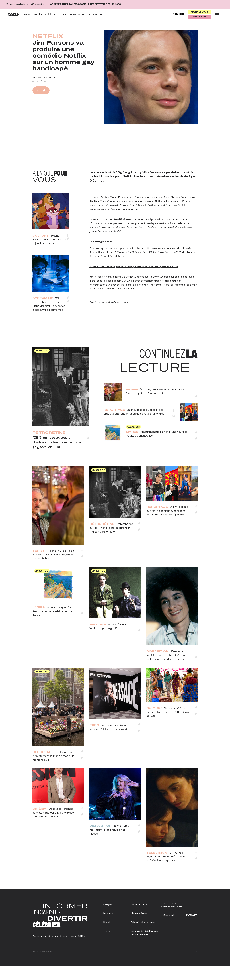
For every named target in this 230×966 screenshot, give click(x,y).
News (27, 14)
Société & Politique (44, 14)
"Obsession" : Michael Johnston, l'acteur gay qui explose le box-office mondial (53, 812)
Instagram (108, 904)
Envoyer (191, 915)
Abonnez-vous (199, 12)
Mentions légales (139, 913)
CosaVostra (48, 951)
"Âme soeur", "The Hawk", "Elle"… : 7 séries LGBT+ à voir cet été (167, 712)
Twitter (106, 931)
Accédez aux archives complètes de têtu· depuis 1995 (85, 4)
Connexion (199, 17)
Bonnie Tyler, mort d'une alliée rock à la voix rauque (109, 829)
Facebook (108, 913)
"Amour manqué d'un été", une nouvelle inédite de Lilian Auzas (52, 611)
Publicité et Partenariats (143, 922)
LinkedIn (107, 922)
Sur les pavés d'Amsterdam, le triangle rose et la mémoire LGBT (53, 755)
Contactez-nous (139, 904)
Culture (62, 14)
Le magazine (94, 14)
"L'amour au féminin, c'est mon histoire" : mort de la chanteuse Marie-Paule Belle (167, 655)
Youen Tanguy (46, 78)
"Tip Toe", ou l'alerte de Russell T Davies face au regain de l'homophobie (53, 554)
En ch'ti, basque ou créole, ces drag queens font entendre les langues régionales (167, 510)
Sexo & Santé (76, 14)
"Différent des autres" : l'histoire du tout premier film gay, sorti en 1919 (56, 442)
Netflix (47, 36)
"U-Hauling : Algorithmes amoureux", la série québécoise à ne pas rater (165, 856)
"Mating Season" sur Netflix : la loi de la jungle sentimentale (49, 239)
